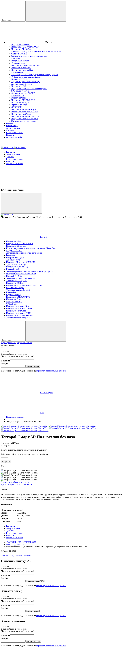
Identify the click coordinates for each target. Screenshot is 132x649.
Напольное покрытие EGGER (24, 112)
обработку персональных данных (51, 371)
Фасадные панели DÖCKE (23, 93)
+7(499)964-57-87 (8, 342)
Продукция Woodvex (20, 44)
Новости (10, 135)
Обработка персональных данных (16, 555)
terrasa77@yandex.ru (15, 544)
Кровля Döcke (17, 95)
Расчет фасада (12, 126)
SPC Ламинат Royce (20, 91)
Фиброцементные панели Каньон (26, 77)
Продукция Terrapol (20, 102)
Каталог (43, 237)
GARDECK (16, 107)
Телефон (5, 363)
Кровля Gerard (17, 72)
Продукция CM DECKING (23, 100)
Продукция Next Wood (21, 114)
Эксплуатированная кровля (23, 121)
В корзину (6, 462)
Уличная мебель (18, 63)
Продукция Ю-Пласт (20, 86)
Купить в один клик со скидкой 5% (16, 484)
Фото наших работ (14, 137)
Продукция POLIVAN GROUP (25, 47)
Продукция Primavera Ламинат (24, 119)
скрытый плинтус (19, 105)
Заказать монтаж (21, 482)
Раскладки (15, 58)
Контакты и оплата (14, 132)
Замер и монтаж (13, 128)
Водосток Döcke (18, 98)
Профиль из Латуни (20, 61)
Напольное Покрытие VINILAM (25, 65)
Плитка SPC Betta (19, 79)
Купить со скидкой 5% (35, 581)
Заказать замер (7, 482)
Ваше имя (5, 361)
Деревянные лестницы (21, 68)
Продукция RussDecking (22, 70)
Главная (9, 123)
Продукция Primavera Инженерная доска (29, 88)
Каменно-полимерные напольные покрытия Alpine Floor (36, 51)
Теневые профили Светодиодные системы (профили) (34, 75)
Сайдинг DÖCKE (19, 54)
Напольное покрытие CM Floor (25, 116)
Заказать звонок (8, 345)
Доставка (10, 130)
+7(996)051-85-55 (24, 342)
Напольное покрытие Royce (23, 109)
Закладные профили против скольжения (29, 56)
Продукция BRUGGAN (21, 49)
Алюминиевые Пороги (21, 84)
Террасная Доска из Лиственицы (25, 81)
